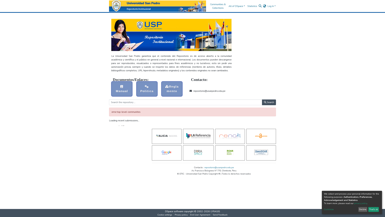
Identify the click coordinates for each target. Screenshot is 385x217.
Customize (329, 209)
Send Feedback (220, 214)
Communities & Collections (218, 6)
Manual (122, 91)
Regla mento (173, 89)
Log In (270, 6)
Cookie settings (164, 214)
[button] (264, 6)
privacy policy (360, 203)
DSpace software (174, 211)
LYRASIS (215, 211)
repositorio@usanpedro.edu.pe (219, 167)
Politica (147, 91)
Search (270, 102)
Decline (362, 209)
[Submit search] (260, 6)
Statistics (252, 6)
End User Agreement (200, 214)
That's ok (373, 209)
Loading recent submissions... (124, 120)
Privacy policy (181, 214)
